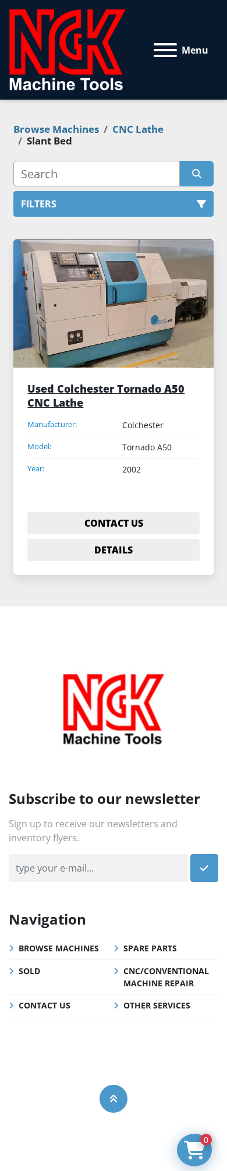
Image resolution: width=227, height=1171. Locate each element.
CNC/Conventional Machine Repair (166, 977)
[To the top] (113, 1099)
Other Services (156, 1005)
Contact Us (44, 1005)
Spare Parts (150, 948)
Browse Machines (59, 948)
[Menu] (165, 50)
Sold (29, 970)
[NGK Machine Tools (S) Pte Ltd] (113, 707)
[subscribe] (204, 868)
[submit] (196, 173)
